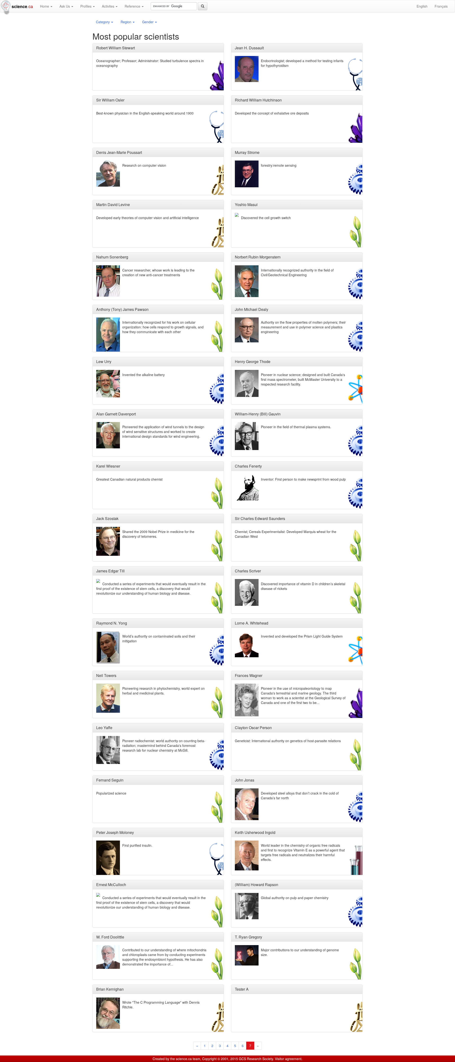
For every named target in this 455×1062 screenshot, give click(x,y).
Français (441, 6)
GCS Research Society (256, 1058)
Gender (148, 21)
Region (126, 21)
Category (103, 21)
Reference (133, 6)
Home (45, 6)
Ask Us (65, 6)
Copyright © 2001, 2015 (220, 1058)
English (422, 6)
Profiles (86, 6)
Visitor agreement (288, 1058)
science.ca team (188, 1058)
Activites (108, 6)
